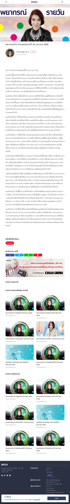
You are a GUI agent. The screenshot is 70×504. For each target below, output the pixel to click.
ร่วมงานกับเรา (49, 472)
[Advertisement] (37, 63)
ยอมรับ (56, 498)
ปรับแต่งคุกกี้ (36, 499)
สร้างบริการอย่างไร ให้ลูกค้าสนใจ (54, 484)
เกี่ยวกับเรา (49, 468)
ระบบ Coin (48, 486)
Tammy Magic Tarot (22, 52)
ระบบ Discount (50, 488)
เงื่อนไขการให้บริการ (51, 490)
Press (47, 470)
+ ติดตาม (33, 52)
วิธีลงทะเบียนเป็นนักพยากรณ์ (53, 480)
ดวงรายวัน (10, 243)
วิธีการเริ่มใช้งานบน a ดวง (52, 482)
